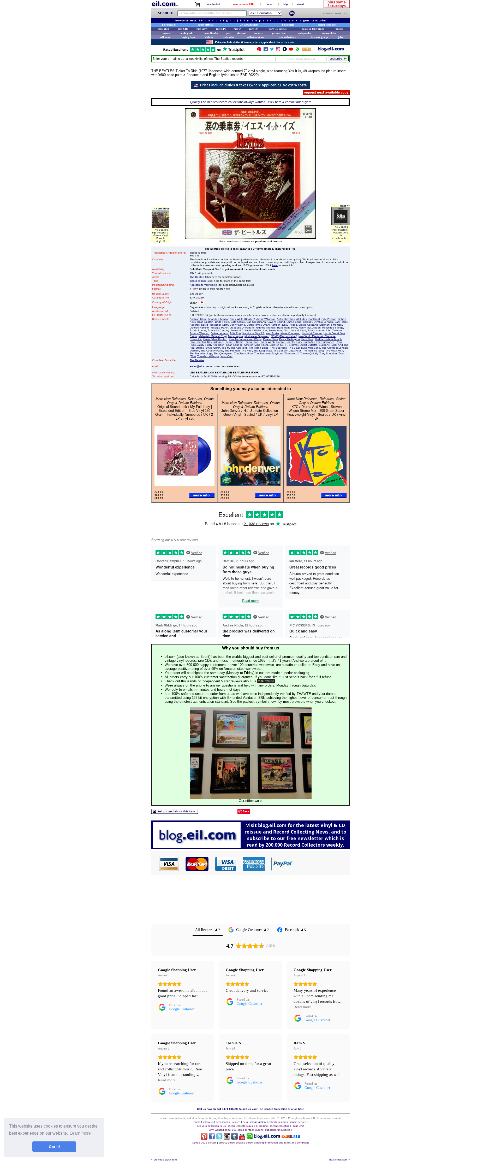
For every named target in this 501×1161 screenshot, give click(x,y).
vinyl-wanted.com (219, 1129)
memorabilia (329, 33)
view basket (213, 4)
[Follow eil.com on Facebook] (211, 1138)
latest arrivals (205, 24)
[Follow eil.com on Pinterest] (204, 1138)
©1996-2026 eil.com (204, 1142)
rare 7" (238, 28)
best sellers (288, 24)
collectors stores (255, 37)
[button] (322, 863)
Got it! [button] (54, 1147)
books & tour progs (313, 28)
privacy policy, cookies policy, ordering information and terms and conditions (264, 1142)
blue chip (163, 28)
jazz (228, 33)
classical (241, 33)
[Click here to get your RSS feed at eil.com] (306, 50)
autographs (304, 33)
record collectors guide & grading (248, 1125)
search (236, 1122)
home (197, 1122)
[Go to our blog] (331, 50)
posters (339, 28)
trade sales (228, 37)
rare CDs (183, 28)
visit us (209, 37)
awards (258, 33)
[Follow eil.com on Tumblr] (234, 1138)
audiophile (187, 33)
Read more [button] (302, 1007)
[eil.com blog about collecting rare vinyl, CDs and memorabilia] (250, 848)
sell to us (165, 37)
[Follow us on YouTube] (291, 50)
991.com (237, 1129)
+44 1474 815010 (206, 376)
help (285, 4)
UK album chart (249, 24)
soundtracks (211, 33)
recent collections (280, 1125)
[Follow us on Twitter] (272, 50)
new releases (169, 24)
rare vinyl (201, 28)
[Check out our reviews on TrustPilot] (266, 681)
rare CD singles (278, 28)
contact (269, 4)
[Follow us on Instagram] (278, 50)
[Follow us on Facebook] (266, 50)
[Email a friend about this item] (174, 812)
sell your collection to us (211, 1125)
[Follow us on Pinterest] (259, 50)
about (300, 4)
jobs (340, 37)
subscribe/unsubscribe (278, 1129)
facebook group (319, 37)
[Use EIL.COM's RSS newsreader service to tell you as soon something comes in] (291, 1137)
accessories (223, 1122)
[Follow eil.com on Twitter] (219, 1138)
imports (167, 33)
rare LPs (221, 28)
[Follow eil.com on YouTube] (242, 1138)
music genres (298, 1122)
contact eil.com (254, 1129)
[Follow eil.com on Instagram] (227, 1138)
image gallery (258, 1122)
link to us (208, 1122)
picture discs (279, 33)
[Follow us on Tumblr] (285, 50)
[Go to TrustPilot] (204, 51)
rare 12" (254, 28)
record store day (327, 24)
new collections (287, 37)
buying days (188, 37)
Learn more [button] (80, 1133)
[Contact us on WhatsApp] (297, 50)
